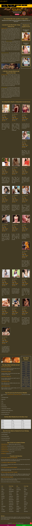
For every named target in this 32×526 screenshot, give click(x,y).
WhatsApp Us (24, 525)
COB (26, 371)
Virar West (18, 487)
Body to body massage (26, 384)
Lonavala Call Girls (4, 87)
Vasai (2, 499)
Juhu (24, 5)
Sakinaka (18, 506)
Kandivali (2, 492)
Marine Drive (26, 511)
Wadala (18, 491)
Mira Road (2, 496)
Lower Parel (25, 494)
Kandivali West (11, 504)
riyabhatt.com (14, 523)
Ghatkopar (25, 489)
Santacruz (10, 492)
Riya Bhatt (3, 1)
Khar (17, 492)
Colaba (4, 6)
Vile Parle (10, 494)
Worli (2, 487)
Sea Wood (2, 509)
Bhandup (18, 511)
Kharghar (18, 501)
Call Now (8, 525)
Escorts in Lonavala (9, 41)
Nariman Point (19, 489)
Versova (25, 501)
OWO (26, 386)
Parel (24, 509)
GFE (26, 375)
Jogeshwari (25, 504)
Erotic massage (26, 377)
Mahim (18, 494)
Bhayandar (2, 497)
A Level (26, 366)
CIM (26, 369)
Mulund (25, 496)
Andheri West (11, 496)
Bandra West (11, 497)
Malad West (10, 506)
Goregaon (2, 489)
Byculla (18, 499)
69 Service (26, 364)
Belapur (18, 497)
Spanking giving (26, 380)
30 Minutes (26, 362)
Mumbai (11, 5)
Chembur (10, 487)
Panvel (25, 497)
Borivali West (11, 501)
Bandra (18, 5)
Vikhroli (18, 496)
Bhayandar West (11, 499)
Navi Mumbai (3, 506)
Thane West (10, 509)
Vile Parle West (11, 511)
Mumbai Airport (11, 489)
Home (4, 5)
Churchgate (12, 6)
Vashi (2, 504)
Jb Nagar (18, 509)
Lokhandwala (26, 492)
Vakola (25, 506)
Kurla (25, 491)
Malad (2, 491)
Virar (2, 501)
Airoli (17, 504)
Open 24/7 (30, 3)
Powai (25, 499)
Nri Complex (3, 511)
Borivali (2, 494)
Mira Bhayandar (11, 491)
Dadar (25, 487)
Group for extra (26, 382)
